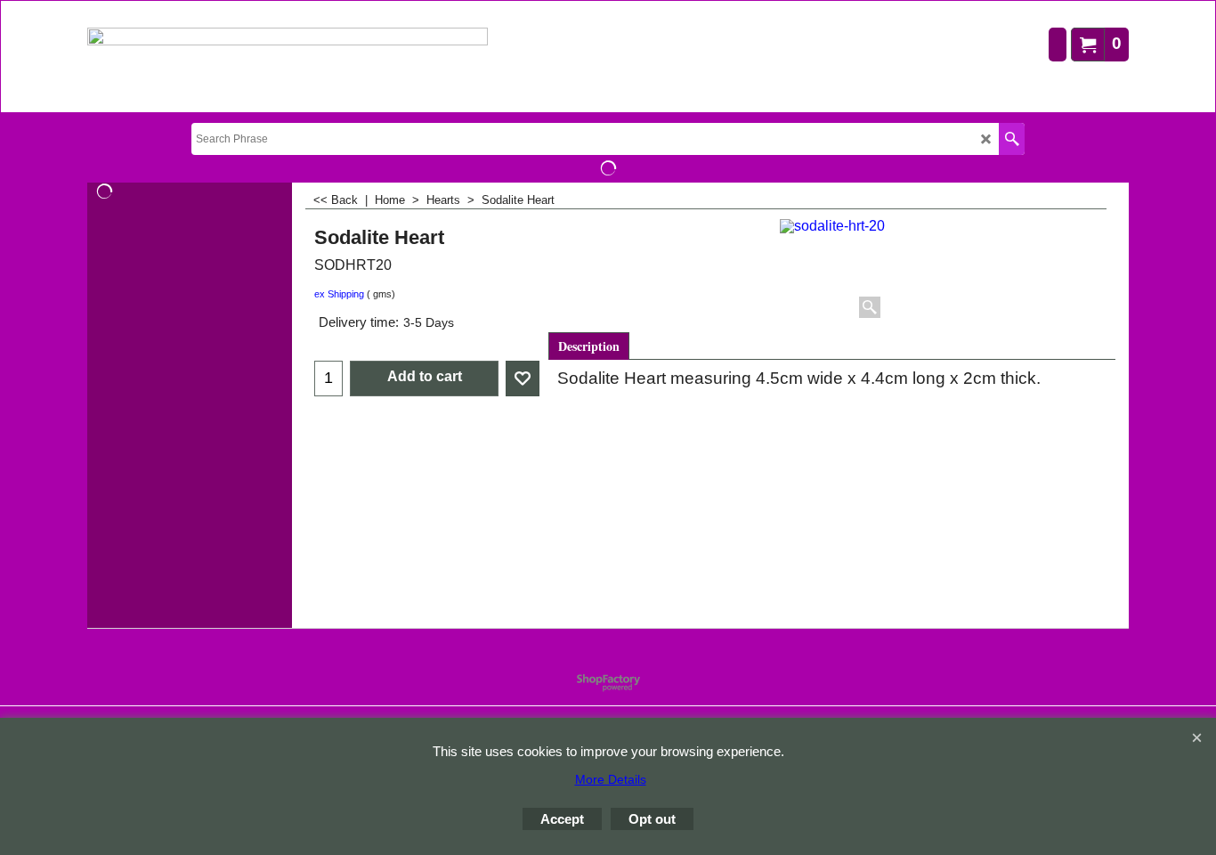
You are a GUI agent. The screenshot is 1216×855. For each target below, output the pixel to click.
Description (589, 346)
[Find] (1012, 139)
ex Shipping (339, 294)
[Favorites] (522, 378)
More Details (610, 779)
